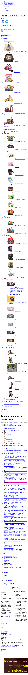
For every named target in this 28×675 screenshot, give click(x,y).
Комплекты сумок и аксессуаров (14, 445)
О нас (5, 575)
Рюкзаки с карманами (21, 277)
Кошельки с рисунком (16, 291)
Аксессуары (17, 92)
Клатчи (17, 167)
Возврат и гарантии (9, 3)
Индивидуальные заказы (20, 51)
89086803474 (4, 633)
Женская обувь (18, 103)
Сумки (16, 61)
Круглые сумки (19, 183)
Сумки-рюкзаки (17, 251)
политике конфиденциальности (9, 646)
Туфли (16, 397)
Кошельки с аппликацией (17, 288)
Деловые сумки (19, 215)
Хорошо (3, 649)
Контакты (6, 6)
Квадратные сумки (20, 199)
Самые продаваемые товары (8, 448)
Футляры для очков (20, 335)
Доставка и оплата (9, 2)
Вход (5, 8)
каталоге (12, 424)
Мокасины (18, 381)
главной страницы (14, 422)
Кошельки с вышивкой (16, 290)
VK (1, 25)
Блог (5, 573)
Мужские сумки (19, 175)
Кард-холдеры (18, 327)
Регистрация (7, 10)
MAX (10, 25)
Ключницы (18, 311)
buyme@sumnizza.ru (21, 588)
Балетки (17, 355)
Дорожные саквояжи (20, 233)
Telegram (5, 25)
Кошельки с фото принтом (17, 293)
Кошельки (17, 287)
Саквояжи (17, 72)
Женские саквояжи (20, 225)
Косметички (18, 319)
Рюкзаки (16, 82)
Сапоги (17, 389)
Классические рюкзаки (21, 243)
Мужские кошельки (15, 294)
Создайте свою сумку (9, 4)
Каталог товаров (5, 37)
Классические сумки (20, 141)
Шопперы (17, 191)
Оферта (6, 572)
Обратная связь (5, 631)
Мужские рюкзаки (20, 259)
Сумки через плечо (20, 159)
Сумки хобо (18, 207)
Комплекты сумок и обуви (13, 443)
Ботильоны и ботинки (21, 363)
